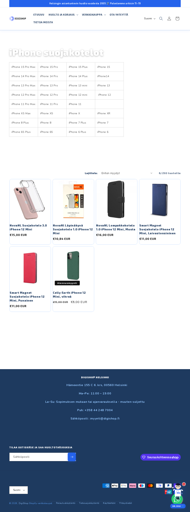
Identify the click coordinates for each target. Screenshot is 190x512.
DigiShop (23, 503)
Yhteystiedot (125, 503)
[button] (63, 15)
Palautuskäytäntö (65, 503)
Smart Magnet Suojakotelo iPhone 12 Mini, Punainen (27, 296)
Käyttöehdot (109, 503)
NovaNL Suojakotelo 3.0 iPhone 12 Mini (28, 227)
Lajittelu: (91, 173)
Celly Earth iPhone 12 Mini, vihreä (69, 294)
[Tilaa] (72, 457)
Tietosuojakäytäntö (89, 503)
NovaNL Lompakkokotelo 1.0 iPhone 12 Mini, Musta (115, 227)
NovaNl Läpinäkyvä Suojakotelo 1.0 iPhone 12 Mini (73, 229)
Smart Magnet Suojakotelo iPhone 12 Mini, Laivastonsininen (157, 229)
